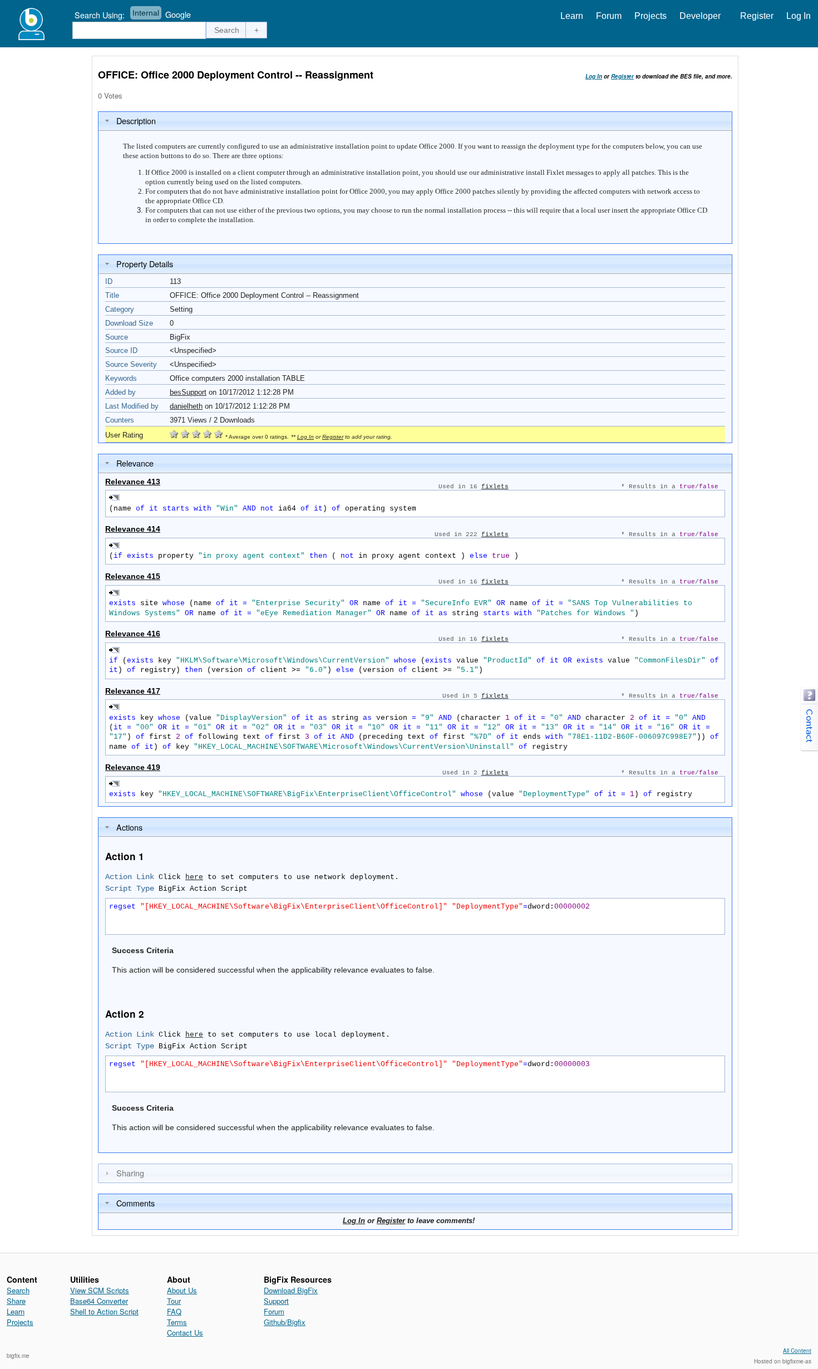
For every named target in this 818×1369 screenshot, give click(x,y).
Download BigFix (291, 1290)
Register (756, 16)
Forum (609, 16)
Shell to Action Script (104, 1311)
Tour (174, 1301)
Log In (798, 16)
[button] (227, 30)
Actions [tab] (129, 827)
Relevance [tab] (135, 463)
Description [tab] (136, 120)
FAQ (174, 1311)
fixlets (495, 486)
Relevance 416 (132, 633)
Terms (177, 1322)
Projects (650, 16)
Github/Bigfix (284, 1322)
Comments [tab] (135, 1203)
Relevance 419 (132, 767)
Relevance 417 (132, 690)
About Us (182, 1290)
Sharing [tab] (130, 1173)
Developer (700, 16)
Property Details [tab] (144, 263)
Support (276, 1301)
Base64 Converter (99, 1301)
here (194, 877)
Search (18, 1290)
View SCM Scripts (99, 1290)
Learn (571, 16)
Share (16, 1301)
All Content (797, 1351)
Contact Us (185, 1332)
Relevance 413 (132, 481)
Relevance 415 (132, 576)
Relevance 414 (132, 528)
